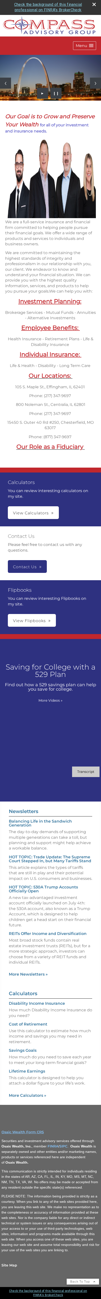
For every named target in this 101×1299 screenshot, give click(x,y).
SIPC (63, 1146)
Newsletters (23, 811)
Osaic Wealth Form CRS (22, 1132)
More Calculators (27, 1095)
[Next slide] (95, 83)
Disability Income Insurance (37, 1003)
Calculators (23, 993)
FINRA (53, 1146)
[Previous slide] (5, 83)
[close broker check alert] (94, 4)
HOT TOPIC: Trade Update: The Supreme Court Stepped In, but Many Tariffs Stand (50, 859)
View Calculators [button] (31, 513)
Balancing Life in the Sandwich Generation (40, 823)
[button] (84, 45)
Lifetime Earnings (27, 1071)
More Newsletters (28, 974)
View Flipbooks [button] (29, 620)
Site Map (9, 1265)
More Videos (50, 700)
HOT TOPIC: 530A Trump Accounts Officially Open (43, 889)
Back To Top (80, 1281)
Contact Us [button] (25, 567)
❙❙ (56, 93)
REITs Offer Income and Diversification (48, 933)
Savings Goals (23, 1050)
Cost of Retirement (28, 1024)
